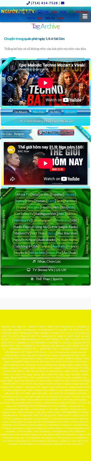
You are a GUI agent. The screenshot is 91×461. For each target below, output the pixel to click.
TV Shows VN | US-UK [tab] (49, 270)
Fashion (70, 201)
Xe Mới (54, 112)
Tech (59, 201)
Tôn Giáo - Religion (12, 134)
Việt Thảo (38, 233)
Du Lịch (70, 112)
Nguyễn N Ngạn (24, 240)
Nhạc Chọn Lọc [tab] (49, 261)
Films (30, 201)
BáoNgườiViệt (46, 214)
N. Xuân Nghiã (67, 240)
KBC (74, 220)
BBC (61, 214)
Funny (20, 201)
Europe (69, 194)
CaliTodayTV (24, 214)
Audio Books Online (4, 225)
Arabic (44, 194)
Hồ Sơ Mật (37, 253)
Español (57, 194)
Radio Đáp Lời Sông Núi (31, 227)
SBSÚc (71, 214)
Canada (45, 246)
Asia (35, 194)
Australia (59, 246)
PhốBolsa (63, 220)
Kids (71, 207)
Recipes (34, 207)
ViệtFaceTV (21, 220)
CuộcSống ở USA (25, 246)
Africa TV (23, 194)
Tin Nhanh (20, 112)
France (73, 246)
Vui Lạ (51, 233)
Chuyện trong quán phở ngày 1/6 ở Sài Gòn (34, 39)
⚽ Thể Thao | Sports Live (56, 132)
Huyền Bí (21, 253)
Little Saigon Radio (63, 227)
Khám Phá (54, 253)
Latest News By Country (87, 235)
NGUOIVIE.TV (81, 342)
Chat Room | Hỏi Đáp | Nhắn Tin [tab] (49, 121)
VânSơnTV (21, 233)
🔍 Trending (84, 132)
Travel (21, 207)
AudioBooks (46, 240)
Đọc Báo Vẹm (67, 233)
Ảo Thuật (70, 253)
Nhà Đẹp (38, 112)
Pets (56, 207)
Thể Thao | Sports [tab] (49, 279)
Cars (51, 201)
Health (46, 207)
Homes (41, 201)
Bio (63, 207)
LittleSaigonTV (43, 220)
